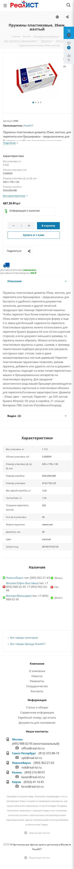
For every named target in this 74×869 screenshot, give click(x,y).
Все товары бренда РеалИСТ (28, 644)
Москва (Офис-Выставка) (22, 583)
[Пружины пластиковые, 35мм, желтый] (37, 78)
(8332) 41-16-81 (34, 782)
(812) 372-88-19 (49, 753)
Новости (37, 676)
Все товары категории (24, 637)
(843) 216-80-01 (35, 772)
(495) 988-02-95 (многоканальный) (35, 744)
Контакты (37, 691)
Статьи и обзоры (37, 707)
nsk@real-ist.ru (31, 767)
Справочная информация (37, 712)
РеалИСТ (28, 125)
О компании (37, 671)
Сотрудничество (37, 686)
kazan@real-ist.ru (33, 777)
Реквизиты (37, 681)
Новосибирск (15, 577)
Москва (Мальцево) (18, 595)
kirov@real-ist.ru (32, 787)
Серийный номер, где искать (37, 717)
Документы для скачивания (37, 722)
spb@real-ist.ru (31, 758)
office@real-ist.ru (33, 748)
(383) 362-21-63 (44, 763)
